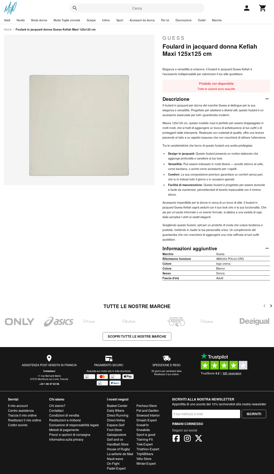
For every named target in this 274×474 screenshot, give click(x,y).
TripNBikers (144, 454)
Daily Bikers (115, 410)
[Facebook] (176, 438)
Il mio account (18, 405)
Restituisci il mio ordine (24, 420)
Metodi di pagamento (64, 429)
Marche (217, 20)
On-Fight (113, 463)
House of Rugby (118, 449)
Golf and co (115, 439)
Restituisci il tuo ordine (166, 374)
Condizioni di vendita (64, 415)
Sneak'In (142, 425)
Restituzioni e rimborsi (65, 420)
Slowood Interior (148, 415)
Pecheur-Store (146, 405)
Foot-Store (114, 429)
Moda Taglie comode (67, 20)
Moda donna (39, 20)
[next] (271, 306)
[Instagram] (187, 438)
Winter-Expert (146, 463)
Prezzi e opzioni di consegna (69, 434)
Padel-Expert (116, 468)
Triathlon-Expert (147, 449)
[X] (199, 438)
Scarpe (91, 20)
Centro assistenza (21, 410)
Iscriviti (254, 414)
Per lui (165, 20)
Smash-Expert (146, 420)
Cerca (137, 8)
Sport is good (145, 434)
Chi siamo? (57, 405)
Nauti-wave (115, 458)
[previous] (264, 306)
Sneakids (143, 429)
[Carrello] (263, 8)
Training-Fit (144, 439)
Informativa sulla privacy (66, 439)
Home (8, 29)
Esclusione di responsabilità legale (74, 425)
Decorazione (184, 20)
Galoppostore (116, 434)
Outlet (202, 20)
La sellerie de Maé (120, 454)
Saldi (7, 20)
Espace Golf (115, 425)
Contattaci (49, 371)
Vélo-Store (143, 458)
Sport (119, 20)
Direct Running (117, 415)
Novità (21, 20)
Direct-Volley (116, 420)
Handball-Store (118, 444)
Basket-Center (117, 405)
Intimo (106, 20)
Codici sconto (17, 425)
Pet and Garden (147, 410)
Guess (173, 38)
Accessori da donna (142, 20)
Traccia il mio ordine (22, 415)
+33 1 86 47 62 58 (49, 384)
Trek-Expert (144, 444)
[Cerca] (75, 8)
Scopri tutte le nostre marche (137, 336)
